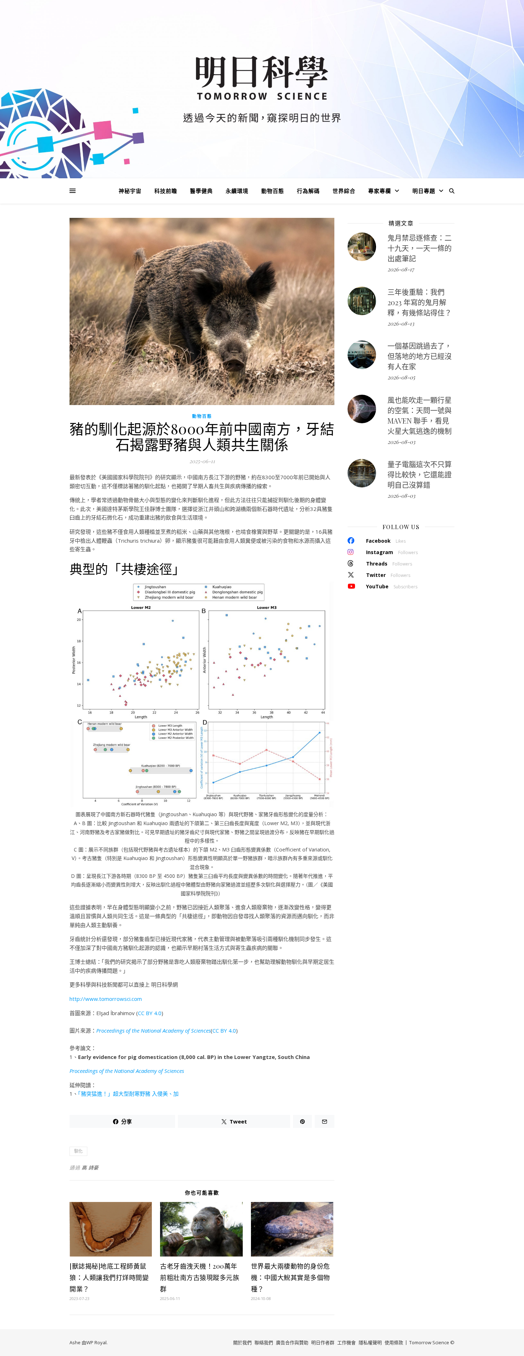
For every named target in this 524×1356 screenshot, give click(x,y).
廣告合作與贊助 (292, 1342)
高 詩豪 (90, 1167)
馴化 (78, 1151)
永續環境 (237, 190)
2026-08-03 (401, 441)
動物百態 (272, 190)
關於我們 (242, 1342)
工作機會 (346, 1342)
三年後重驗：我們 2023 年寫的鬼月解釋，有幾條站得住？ (419, 302)
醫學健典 (201, 190)
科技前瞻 (165, 190)
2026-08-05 (401, 377)
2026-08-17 (400, 269)
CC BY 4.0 (149, 1013)
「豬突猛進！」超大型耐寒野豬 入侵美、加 (128, 1093)
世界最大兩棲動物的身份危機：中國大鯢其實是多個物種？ (290, 1277)
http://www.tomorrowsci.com (106, 998)
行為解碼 (308, 190)
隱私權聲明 (370, 1342)
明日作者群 (322, 1342)
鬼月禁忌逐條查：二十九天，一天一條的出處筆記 (419, 248)
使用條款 (394, 1342)
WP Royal (96, 1342)
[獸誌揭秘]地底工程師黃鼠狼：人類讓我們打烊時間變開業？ (109, 1277)
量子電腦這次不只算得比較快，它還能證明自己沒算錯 (419, 474)
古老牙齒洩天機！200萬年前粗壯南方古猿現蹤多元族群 (199, 1277)
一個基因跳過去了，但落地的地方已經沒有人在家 (419, 356)
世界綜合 (344, 190)
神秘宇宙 (130, 190)
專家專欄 (379, 190)
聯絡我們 (264, 1342)
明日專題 (423, 190)
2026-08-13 (400, 323)
